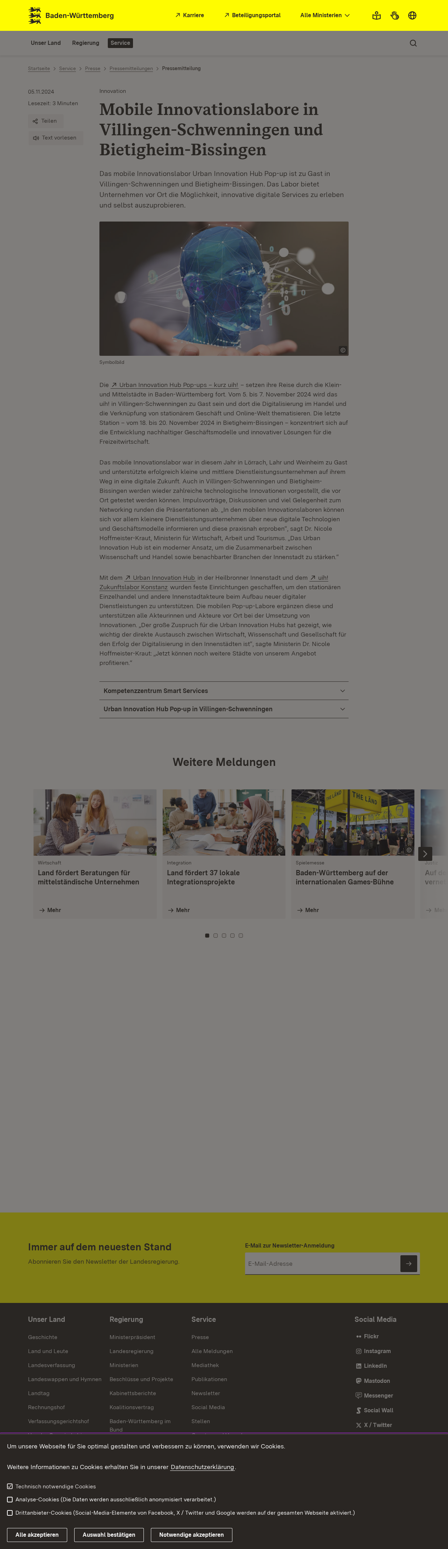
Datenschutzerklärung (202, 1466)
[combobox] (326, 15)
